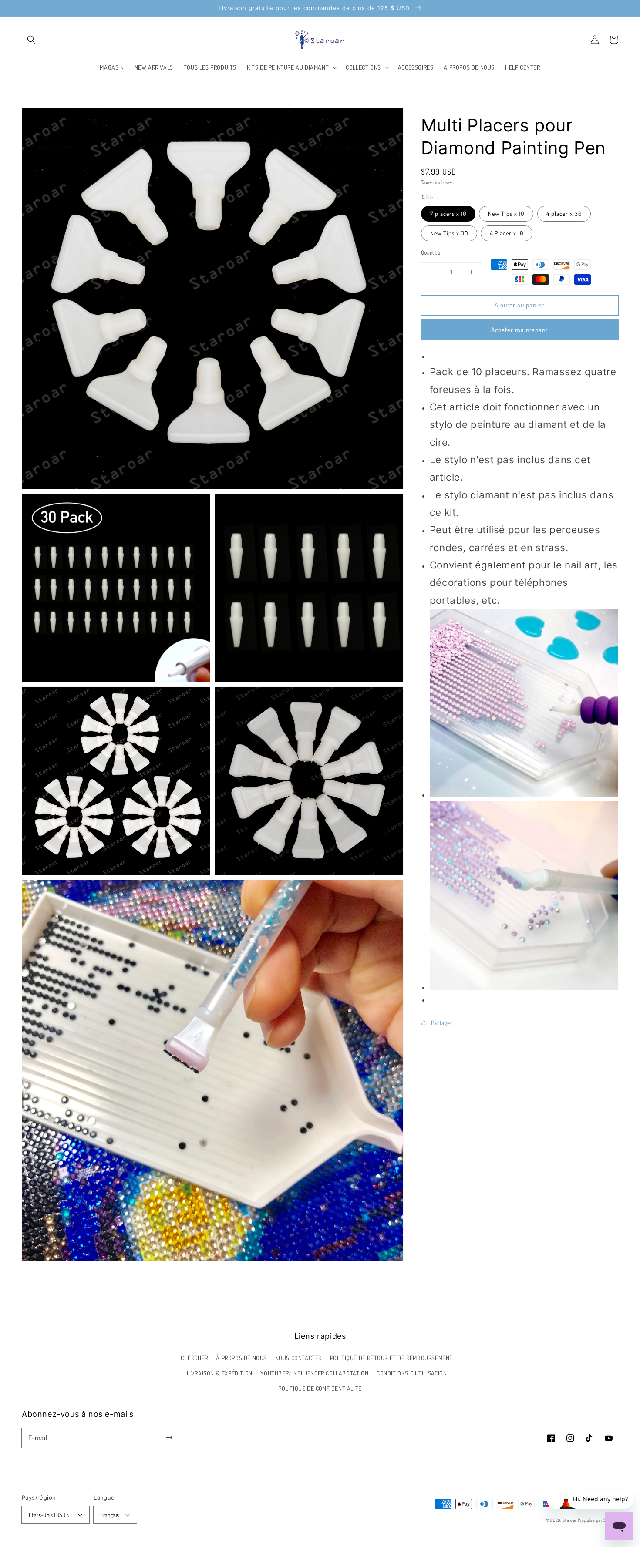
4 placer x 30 (564, 213)
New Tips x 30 (449, 233)
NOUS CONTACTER (298, 1358)
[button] (31, 39)
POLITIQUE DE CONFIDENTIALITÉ (320, 1388)
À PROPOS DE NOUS (241, 1358)
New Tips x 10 (506, 213)
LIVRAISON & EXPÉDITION (220, 1373)
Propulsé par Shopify (598, 1520)
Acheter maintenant (519, 330)
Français (110, 1514)
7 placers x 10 (448, 213)
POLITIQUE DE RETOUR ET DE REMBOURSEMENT (391, 1358)
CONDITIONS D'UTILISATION (412, 1373)
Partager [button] (442, 1022)
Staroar (569, 1520)
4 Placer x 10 (506, 233)
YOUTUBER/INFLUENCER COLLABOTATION (314, 1373)
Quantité (430, 252)
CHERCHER (194, 1358)
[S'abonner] (169, 1437)
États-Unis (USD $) (50, 1514)
